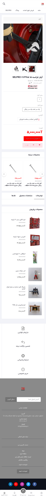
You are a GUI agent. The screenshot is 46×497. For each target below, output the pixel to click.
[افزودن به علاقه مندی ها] (40, 145)
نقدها (14, 195)
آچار (40, 19)
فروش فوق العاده (28, 10)
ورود (23, 451)
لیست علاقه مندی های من (23, 457)
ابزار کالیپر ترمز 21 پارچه (18, 220)
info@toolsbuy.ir (23, 426)
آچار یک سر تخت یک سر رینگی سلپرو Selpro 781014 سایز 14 (13, 184)
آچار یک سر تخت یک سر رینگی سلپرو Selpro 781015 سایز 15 (33, 184)
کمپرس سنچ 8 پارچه (19, 237)
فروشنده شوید (23, 471)
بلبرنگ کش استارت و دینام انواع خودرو (16, 288)
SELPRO (8, 10)
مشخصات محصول (25, 195)
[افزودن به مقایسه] (33, 145)
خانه (39, 10)
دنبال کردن (11, 399)
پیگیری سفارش (23, 460)
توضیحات (39, 195)
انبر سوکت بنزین (20, 271)
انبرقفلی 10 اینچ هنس (19, 254)
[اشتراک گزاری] (26, 145)
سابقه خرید (23, 454)
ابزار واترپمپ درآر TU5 (18, 305)
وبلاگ (17, 10)
